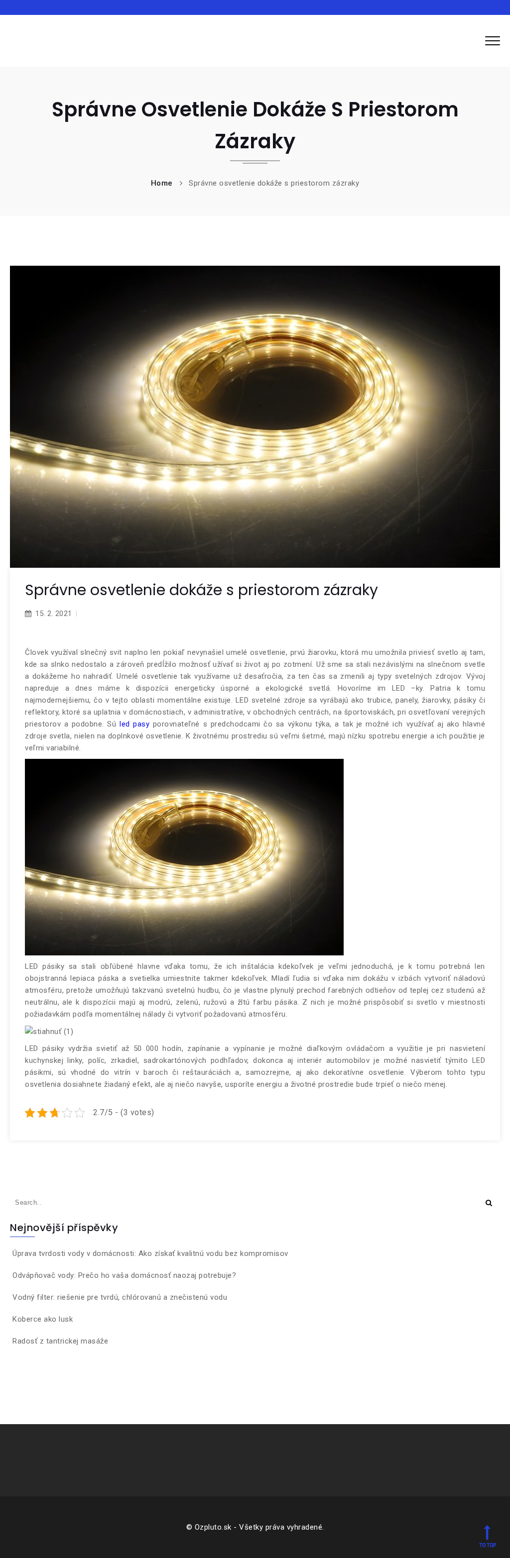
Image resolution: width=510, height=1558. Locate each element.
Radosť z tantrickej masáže (60, 1341)
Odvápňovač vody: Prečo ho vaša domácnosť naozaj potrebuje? (124, 1275)
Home (162, 183)
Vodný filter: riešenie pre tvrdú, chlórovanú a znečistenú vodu (119, 1297)
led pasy (134, 724)
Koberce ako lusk (42, 1319)
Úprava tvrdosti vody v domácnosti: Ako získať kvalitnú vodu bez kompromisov (150, 1253)
